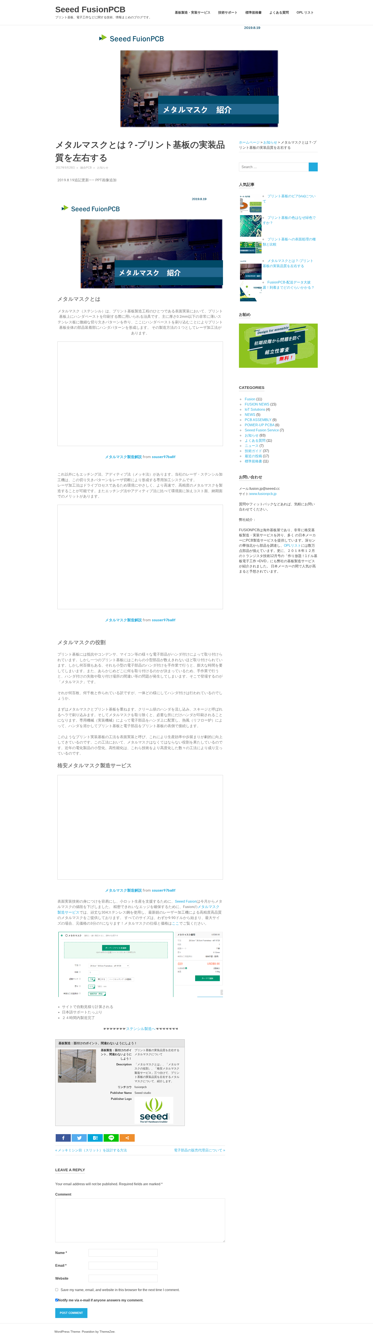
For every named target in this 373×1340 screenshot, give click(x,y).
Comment (63, 1194)
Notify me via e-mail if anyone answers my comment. (100, 1300)
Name (61, 1253)
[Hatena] (95, 1138)
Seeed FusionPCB (90, 9)
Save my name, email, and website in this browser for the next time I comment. (120, 1290)
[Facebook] (63, 1138)
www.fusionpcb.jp (263, 494)
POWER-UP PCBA (259, 425)
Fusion (250, 399)
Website (61, 1278)
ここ (175, 923)
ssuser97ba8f (163, 457)
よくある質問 (279, 12)
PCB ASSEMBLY (258, 420)
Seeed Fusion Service (262, 430)
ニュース (252, 446)
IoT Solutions (255, 409)
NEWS (250, 414)
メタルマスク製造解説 (123, 457)
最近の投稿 (253, 456)
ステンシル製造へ (140, 1029)
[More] (127, 1138)
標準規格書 (253, 12)
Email (60, 1265)
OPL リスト (305, 12)
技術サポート (228, 12)
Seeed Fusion (186, 901)
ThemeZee (107, 1331)
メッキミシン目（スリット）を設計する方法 (92, 1150)
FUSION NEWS (257, 404)
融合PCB (86, 167)
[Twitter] (79, 1138)
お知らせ (102, 167)
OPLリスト (292, 545)
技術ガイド (253, 451)
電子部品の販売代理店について (198, 1150)
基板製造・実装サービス (192, 12)
